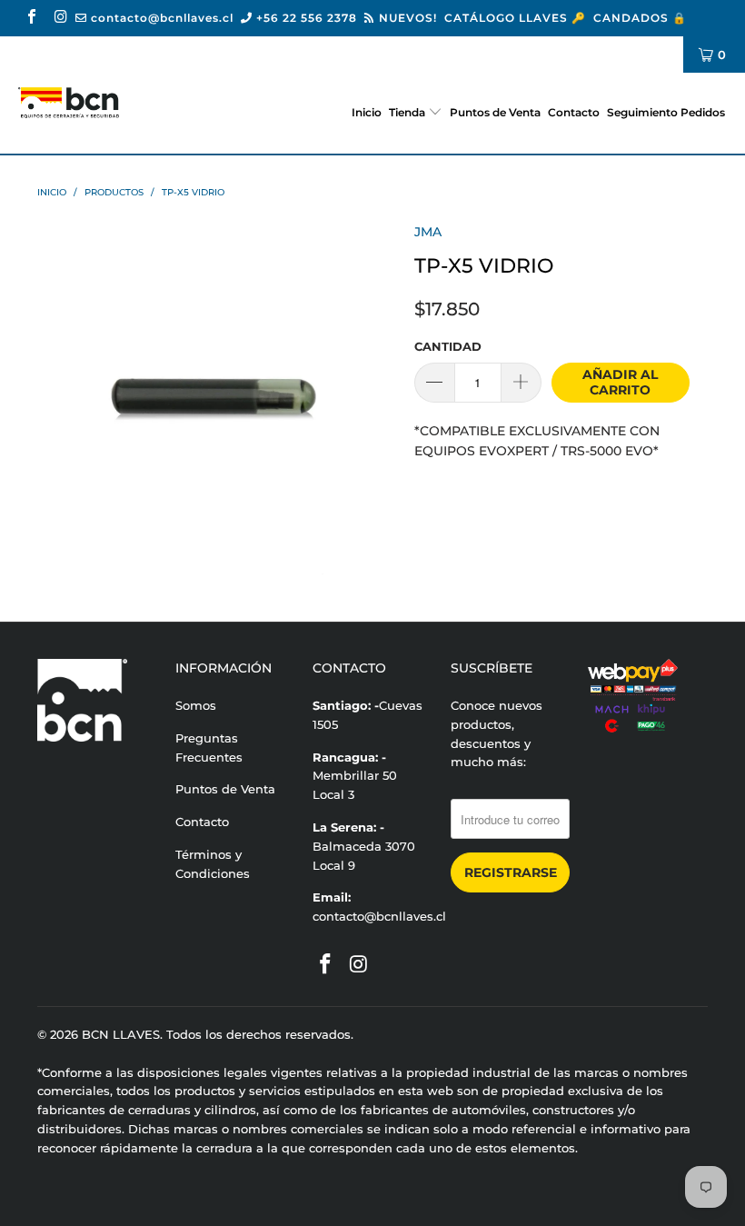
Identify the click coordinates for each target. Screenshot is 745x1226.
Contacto (574, 112)
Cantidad (448, 346)
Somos (195, 705)
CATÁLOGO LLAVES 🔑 (515, 18)
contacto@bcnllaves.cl (160, 18)
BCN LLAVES (121, 1034)
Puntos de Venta (495, 112)
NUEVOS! (406, 18)
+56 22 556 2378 (305, 18)
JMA (428, 232)
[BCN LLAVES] (68, 102)
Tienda (407, 112)
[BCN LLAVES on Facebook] (31, 18)
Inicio (367, 112)
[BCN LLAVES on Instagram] (60, 18)
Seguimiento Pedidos (666, 112)
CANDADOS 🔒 (640, 18)
